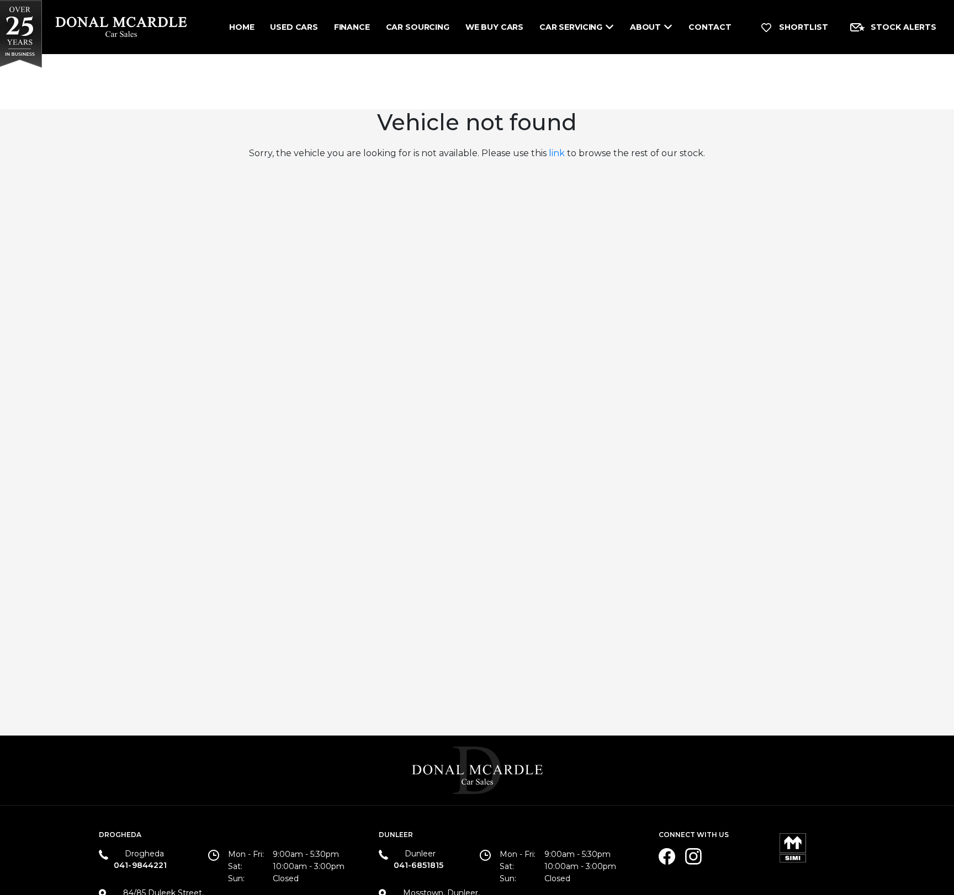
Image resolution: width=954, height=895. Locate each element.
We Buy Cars (494, 27)
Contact (710, 27)
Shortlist (802, 27)
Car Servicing (570, 27)
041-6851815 (419, 865)
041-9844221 (140, 865)
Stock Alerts (903, 27)
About (645, 27)
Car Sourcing (417, 27)
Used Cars (294, 27)
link (557, 153)
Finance (352, 27)
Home (241, 27)
